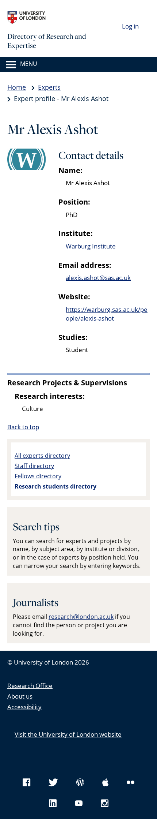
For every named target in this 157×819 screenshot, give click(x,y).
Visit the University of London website (68, 734)
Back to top (23, 427)
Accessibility (24, 707)
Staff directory (34, 466)
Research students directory (55, 486)
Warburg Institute (91, 246)
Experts (49, 87)
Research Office (30, 685)
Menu (28, 64)
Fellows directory (38, 476)
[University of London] (62, 17)
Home (16, 87)
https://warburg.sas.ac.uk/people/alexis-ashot (107, 313)
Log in (130, 26)
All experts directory (42, 456)
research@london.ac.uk (81, 617)
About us (19, 696)
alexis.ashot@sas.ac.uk (98, 277)
